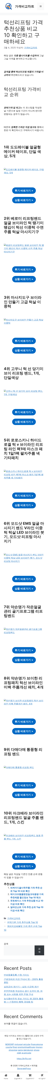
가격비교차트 (24, 6)
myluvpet (18, 1044)
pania (20, 1050)
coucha (9, 1047)
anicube (26, 1044)
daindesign (28, 1050)
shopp (36, 1050)
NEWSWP (9, 1044)
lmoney (39, 1047)
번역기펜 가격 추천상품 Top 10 (22, 922)
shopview (13, 1050)
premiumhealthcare (26, 1047)
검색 (6, 944)
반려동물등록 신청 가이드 (16, 975)
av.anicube (26, 1053)
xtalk (19, 1053)
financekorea (37, 1044)
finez (15, 1047)
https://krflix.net (24, 1058)
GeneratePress (24, 1068)
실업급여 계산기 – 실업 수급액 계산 (21, 986)
